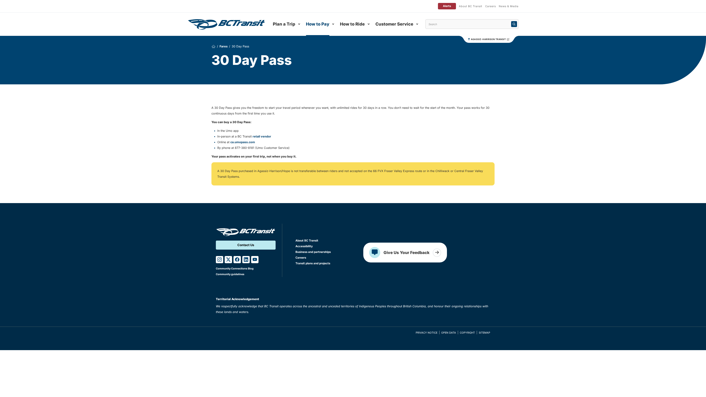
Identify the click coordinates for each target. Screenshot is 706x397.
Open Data (448, 332)
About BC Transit (470, 6)
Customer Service (394, 24)
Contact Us (245, 245)
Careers (490, 6)
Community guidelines (230, 274)
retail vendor (262, 136)
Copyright (467, 332)
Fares (224, 46)
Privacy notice (426, 332)
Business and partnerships (313, 252)
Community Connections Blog (235, 268)
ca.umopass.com (242, 142)
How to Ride (352, 24)
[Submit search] (514, 24)
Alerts (447, 6)
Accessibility (304, 246)
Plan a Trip (284, 24)
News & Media (508, 6)
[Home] (213, 46)
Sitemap (484, 332)
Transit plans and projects (312, 263)
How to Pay (317, 24)
